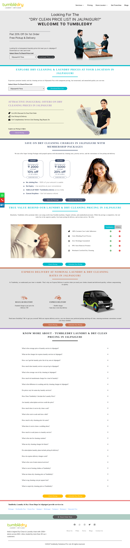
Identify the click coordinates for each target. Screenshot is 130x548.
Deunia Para (31, 509)
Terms (84, 531)
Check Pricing (19, 132)
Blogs (126, 5)
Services (79, 5)
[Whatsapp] (79, 524)
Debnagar (11, 509)
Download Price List (46, 57)
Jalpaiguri (39, 509)
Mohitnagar (47, 509)
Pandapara (55, 509)
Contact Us (99, 531)
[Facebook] (74, 524)
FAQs (77, 531)
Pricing (90, 5)
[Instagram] (84, 524)
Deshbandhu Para (21, 509)
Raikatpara (63, 509)
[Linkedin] (94, 524)
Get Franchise (116, 5)
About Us (69, 531)
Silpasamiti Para (72, 509)
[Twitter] (89, 524)
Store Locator (101, 5)
